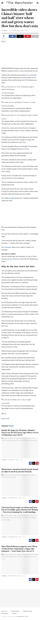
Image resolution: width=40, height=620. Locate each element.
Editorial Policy (27, 611)
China (27, 149)
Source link (5, 418)
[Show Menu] (2, 3)
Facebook (7, 247)
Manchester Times (22, 616)
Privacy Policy (15, 611)
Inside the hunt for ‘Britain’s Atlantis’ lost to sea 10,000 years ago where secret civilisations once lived (19, 432)
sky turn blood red (13, 259)
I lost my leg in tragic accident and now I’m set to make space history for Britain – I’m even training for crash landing (19, 509)
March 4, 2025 (14, 459)
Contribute (4, 613)
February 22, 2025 (15, 537)
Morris (5, 30)
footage (11, 198)
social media (32, 75)
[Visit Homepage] (20, 3)
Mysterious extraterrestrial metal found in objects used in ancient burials (19, 470)
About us (4, 611)
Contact (14, 613)
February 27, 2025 (15, 498)
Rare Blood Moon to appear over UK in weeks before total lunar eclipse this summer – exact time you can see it (19, 548)
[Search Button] (38, 3)
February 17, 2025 (15, 576)
